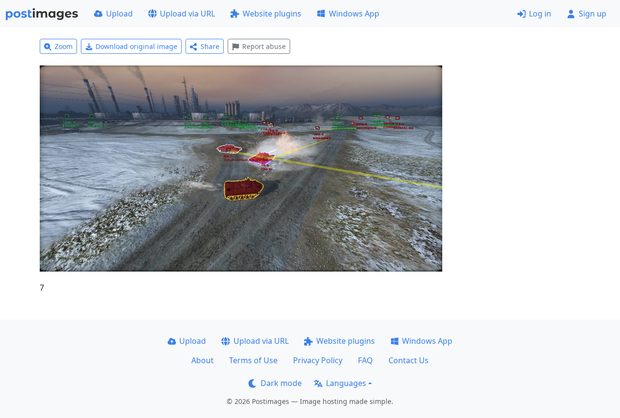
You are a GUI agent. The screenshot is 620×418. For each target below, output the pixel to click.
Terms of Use (253, 360)
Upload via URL (187, 13)
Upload (119, 13)
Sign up (592, 13)
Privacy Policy (317, 360)
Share (210, 46)
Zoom (64, 46)
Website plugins (272, 13)
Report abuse (264, 46)
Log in (540, 13)
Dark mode (281, 383)
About (202, 360)
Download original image (136, 46)
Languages (346, 383)
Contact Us (408, 360)
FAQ (365, 360)
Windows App (354, 13)
